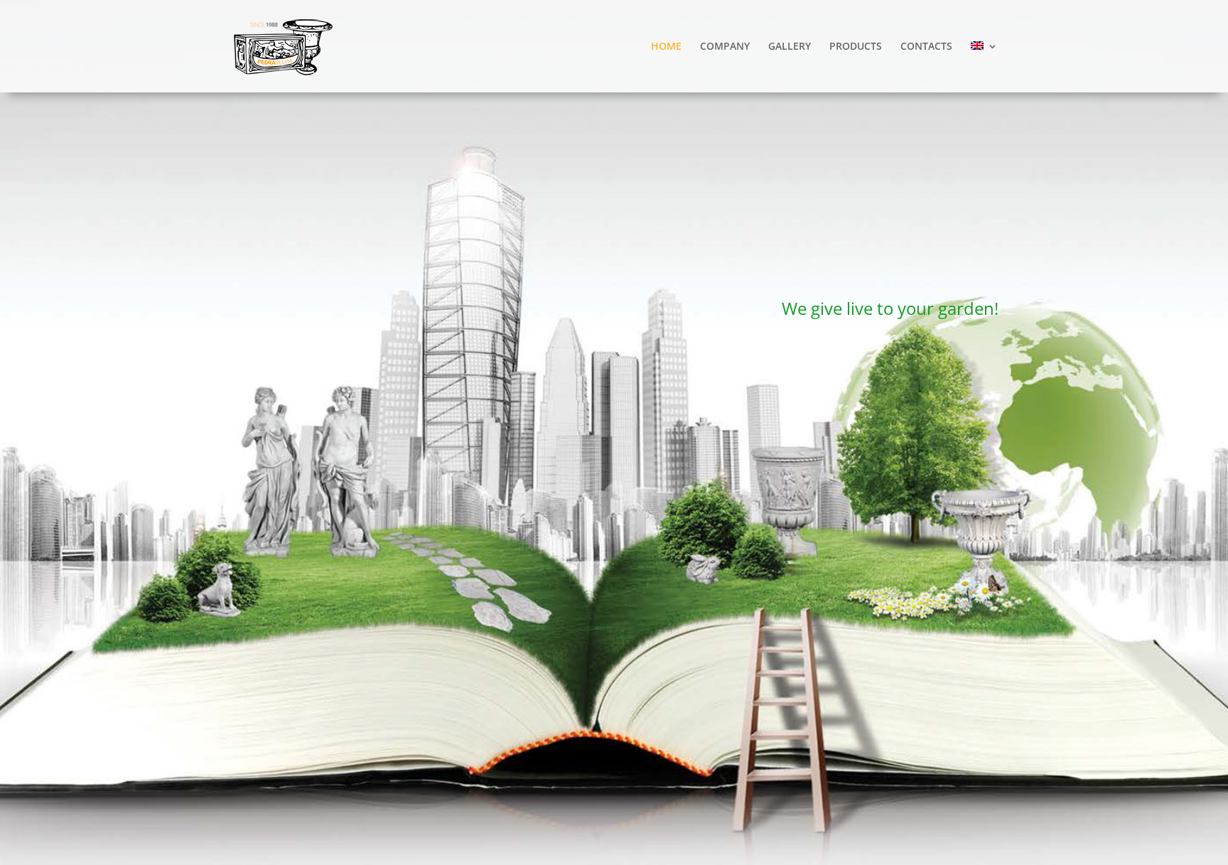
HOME (666, 47)
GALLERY (789, 47)
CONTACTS (926, 47)
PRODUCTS (855, 47)
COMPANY (725, 47)
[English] (984, 66)
